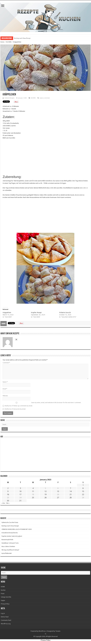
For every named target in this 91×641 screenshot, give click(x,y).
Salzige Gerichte (6, 597)
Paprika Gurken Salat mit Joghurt (12, 536)
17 (20, 494)
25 (33, 498)
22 (83, 494)
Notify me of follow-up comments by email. (19, 406)
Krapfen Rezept (36, 312)
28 (71, 498)
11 (33, 491)
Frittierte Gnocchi (65, 312)
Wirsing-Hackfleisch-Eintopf (10, 550)
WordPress (42, 631)
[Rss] (45, 633)
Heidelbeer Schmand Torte (10, 543)
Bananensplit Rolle (7, 539)
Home (2, 42)
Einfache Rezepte (9, 98)
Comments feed (6, 620)
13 (58, 491)
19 (45, 494)
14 (71, 491)
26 (45, 498)
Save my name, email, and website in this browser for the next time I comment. (56, 402)
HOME (3, 586)
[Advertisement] (45, 156)
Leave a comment (45, 98)
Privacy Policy (5, 604)
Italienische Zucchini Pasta (10, 522)
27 (58, 498)
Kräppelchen (7, 312)
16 (8, 494)
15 (83, 491)
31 (20, 501)
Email (5, 389)
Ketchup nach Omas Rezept (22, 38)
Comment (6, 362)
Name (5, 382)
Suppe (3, 600)
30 (8, 501)
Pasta (2, 593)
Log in (3, 613)
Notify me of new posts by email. (15, 409)
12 (45, 491)
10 (20, 491)
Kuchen (3, 590)
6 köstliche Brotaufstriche (10, 533)
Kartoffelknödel (7, 553)
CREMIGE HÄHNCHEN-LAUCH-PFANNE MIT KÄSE (17, 529)
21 (71, 494)
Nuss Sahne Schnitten (8, 546)
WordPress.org (6, 623)
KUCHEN (8, 42)
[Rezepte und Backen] (45, 16)
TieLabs (57, 631)
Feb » (7, 503)
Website (5, 395)
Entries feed (4, 617)
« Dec (3, 503)
